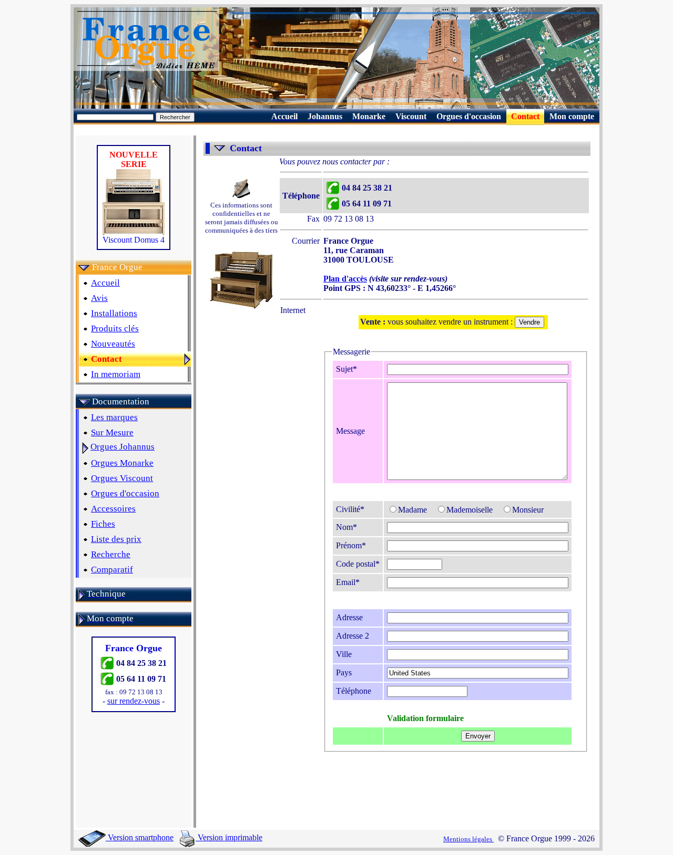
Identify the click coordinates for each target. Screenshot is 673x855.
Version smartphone (140, 837)
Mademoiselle (469, 509)
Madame (412, 509)
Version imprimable (229, 837)
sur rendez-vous (133, 700)
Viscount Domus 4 (134, 239)
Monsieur (528, 509)
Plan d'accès (345, 278)
